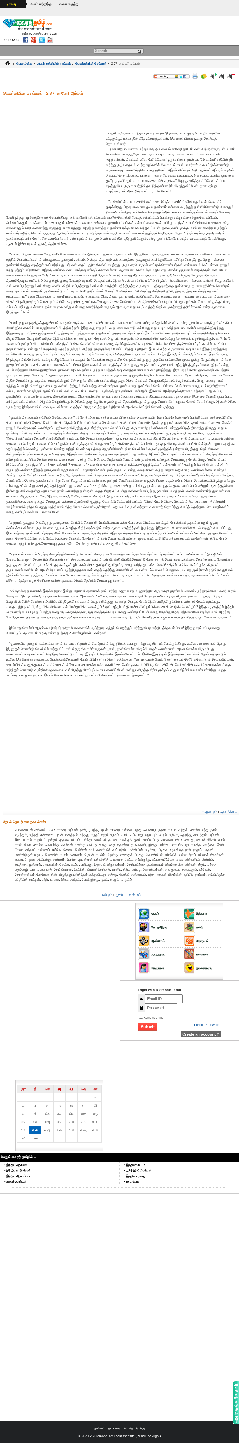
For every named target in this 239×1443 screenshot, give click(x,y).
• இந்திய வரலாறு (135, 1176)
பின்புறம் (106, 894)
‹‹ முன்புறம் (209, 811)
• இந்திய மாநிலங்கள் (17, 1170)
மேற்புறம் (135, 894)
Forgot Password (206, 1024)
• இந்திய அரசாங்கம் (17, 1176)
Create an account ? (200, 1034)
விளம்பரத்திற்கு (41, 4)
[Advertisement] (121, 109)
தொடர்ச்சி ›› (229, 811)
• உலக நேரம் (131, 1181)
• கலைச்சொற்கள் (15, 1181)
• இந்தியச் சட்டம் (134, 1165)
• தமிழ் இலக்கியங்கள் (137, 1170)
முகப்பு (11, 4)
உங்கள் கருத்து (69, 4)
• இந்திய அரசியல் (15, 1165)
